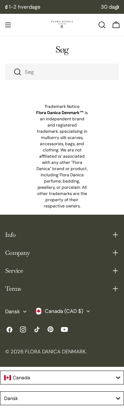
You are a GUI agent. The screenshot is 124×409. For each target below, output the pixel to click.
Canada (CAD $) (64, 311)
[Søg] (102, 25)
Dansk (12, 311)
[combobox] (62, 72)
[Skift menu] (8, 25)
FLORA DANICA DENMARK (55, 351)
